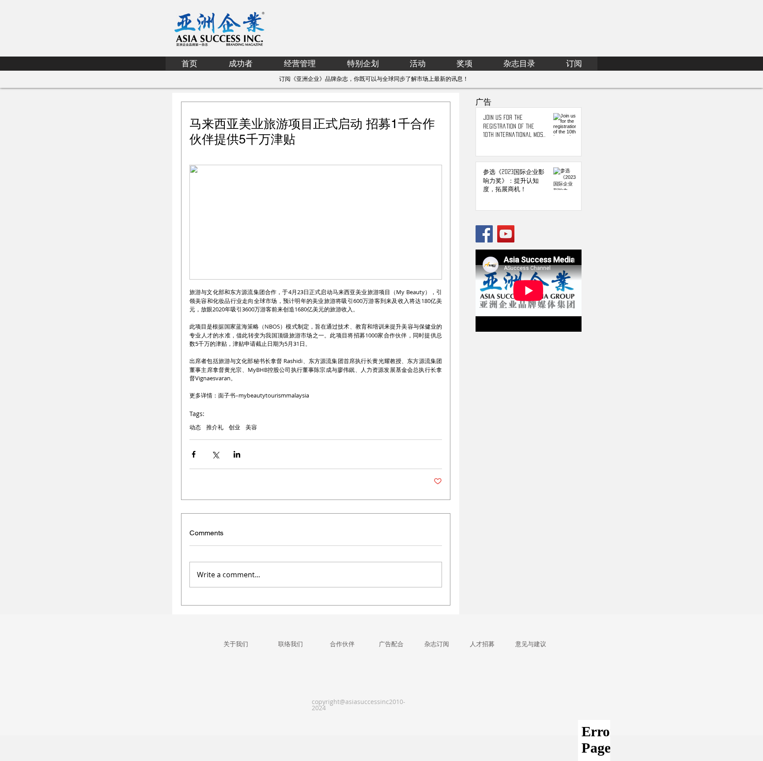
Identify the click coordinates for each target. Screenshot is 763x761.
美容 (251, 427)
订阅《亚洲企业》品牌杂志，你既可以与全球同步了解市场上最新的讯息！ (373, 79)
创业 (234, 427)
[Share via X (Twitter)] (215, 454)
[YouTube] (505, 233)
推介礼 (214, 427)
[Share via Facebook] (193, 454)
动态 (195, 427)
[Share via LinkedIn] (237, 454)
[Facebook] (484, 233)
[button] (362, 63)
